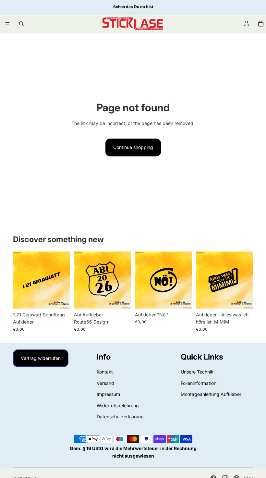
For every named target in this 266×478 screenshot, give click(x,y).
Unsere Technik (197, 371)
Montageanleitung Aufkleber (211, 394)
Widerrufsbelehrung (118, 405)
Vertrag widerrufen (41, 358)
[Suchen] (21, 24)
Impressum (108, 394)
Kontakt (105, 371)
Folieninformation (198, 383)
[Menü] (7, 23)
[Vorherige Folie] (20, 280)
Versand (105, 383)
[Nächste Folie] (63, 280)
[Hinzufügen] (60, 298)
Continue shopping (133, 147)
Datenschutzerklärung (120, 416)
